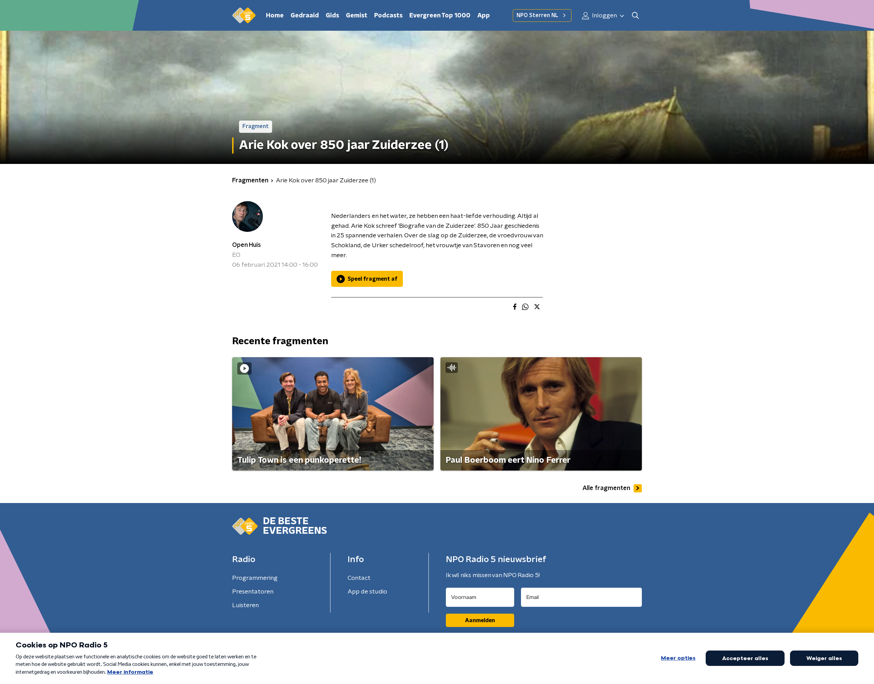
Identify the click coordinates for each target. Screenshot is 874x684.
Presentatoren (252, 592)
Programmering (255, 578)
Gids (332, 16)
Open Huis (246, 245)
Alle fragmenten (606, 488)
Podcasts (388, 16)
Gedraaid (305, 16)
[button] (635, 15)
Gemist (356, 16)
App (483, 16)
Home (275, 16)
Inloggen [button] (603, 16)
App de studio (367, 592)
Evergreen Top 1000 (439, 16)
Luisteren (245, 605)
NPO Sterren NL (537, 15)
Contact (359, 578)
